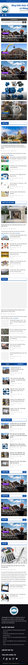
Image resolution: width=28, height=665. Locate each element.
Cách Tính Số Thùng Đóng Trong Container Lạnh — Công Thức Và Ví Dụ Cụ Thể (13, 310)
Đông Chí (17, 40)
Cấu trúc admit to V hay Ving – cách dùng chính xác (18, 184)
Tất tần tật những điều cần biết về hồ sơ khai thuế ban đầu (13, 566)
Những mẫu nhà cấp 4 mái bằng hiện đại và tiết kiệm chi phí (13, 225)
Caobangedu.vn (5, 617)
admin (22, 598)
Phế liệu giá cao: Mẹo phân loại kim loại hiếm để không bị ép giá (13, 75)
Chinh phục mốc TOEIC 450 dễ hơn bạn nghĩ (17, 192)
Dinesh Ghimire (22, 663)
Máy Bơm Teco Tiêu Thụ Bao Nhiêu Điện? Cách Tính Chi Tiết (13, 95)
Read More (11, 155)
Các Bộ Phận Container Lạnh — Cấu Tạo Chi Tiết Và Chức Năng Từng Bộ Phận (18, 322)
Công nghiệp (5, 92)
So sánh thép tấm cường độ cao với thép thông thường (17, 270)
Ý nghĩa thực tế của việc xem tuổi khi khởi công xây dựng (18, 262)
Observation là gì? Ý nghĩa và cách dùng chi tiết (18, 175)
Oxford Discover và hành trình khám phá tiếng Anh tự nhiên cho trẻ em (18, 158)
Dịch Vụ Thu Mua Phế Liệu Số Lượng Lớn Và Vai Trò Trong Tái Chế (18, 330)
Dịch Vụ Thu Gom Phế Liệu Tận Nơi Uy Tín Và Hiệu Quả (18, 337)
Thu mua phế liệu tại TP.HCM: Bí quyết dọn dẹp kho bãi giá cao (12, 22)
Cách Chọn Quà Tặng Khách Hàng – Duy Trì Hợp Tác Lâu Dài (18, 345)
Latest (7, 364)
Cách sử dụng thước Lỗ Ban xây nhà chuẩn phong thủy (18, 253)
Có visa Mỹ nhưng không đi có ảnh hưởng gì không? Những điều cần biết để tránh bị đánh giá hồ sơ (13, 147)
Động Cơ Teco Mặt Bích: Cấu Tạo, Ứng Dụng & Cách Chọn (13, 115)
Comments (20, 364)
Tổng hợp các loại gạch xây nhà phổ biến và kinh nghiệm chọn (18, 244)
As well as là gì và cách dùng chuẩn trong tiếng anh (18, 166)
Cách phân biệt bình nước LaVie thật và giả (18, 354)
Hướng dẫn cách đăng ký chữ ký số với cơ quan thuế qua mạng (18, 586)
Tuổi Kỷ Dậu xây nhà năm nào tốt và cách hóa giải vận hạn (18, 236)
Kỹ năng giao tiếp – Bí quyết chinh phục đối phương (17, 595)
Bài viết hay (5, 33)
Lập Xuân (14, 569)
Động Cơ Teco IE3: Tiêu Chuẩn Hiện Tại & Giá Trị (17, 409)
